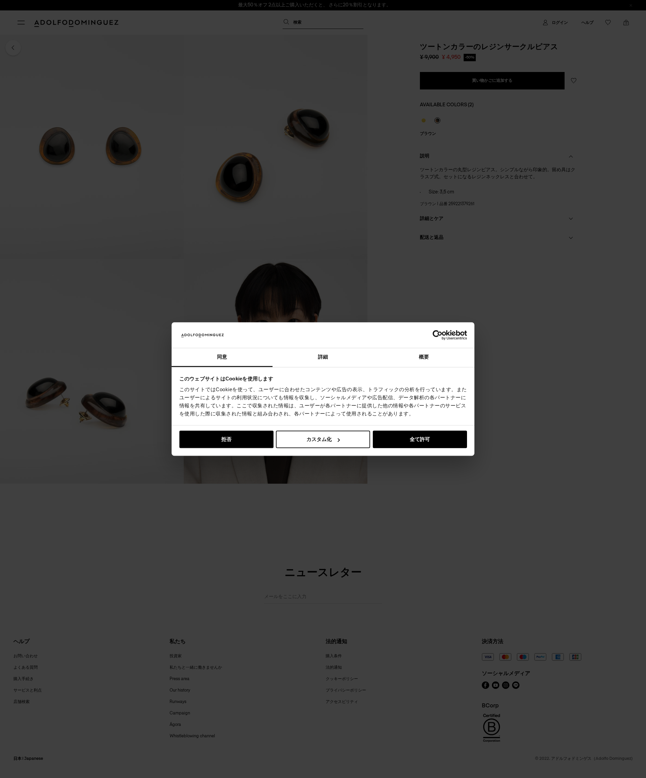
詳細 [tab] (323, 357)
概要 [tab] (424, 357)
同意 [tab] (222, 357)
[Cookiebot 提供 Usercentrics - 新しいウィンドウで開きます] (437, 335)
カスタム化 (319, 439)
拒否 (226, 439)
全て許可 (420, 439)
